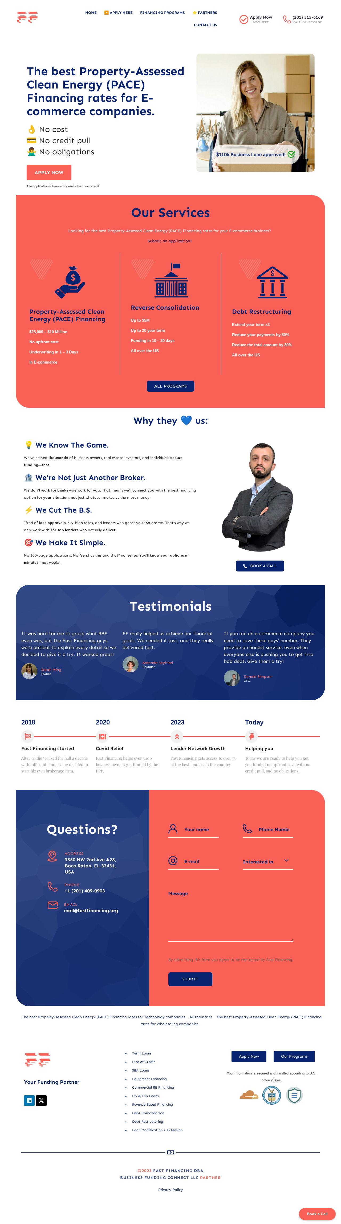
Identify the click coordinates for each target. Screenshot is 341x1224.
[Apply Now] (244, 19)
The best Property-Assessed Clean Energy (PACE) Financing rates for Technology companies (103, 1017)
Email (71, 904)
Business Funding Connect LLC (159, 1177)
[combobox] (268, 862)
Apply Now (261, 17)
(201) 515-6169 (308, 17)
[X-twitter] (41, 1100)
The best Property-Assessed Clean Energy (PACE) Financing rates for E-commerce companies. (106, 91)
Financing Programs (162, 12)
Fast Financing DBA (178, 1170)
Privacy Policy (170, 1189)
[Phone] (53, 887)
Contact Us (205, 25)
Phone (72, 885)
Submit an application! (169, 241)
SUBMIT (190, 979)
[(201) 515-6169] (287, 19)
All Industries (200, 1017)
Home (91, 12)
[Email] (52, 905)
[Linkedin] (29, 1100)
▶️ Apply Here (118, 12)
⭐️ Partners (204, 12)
